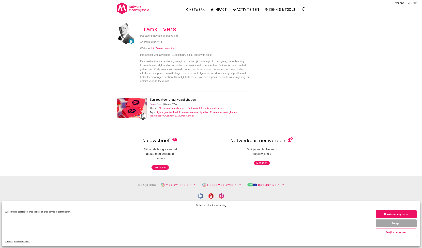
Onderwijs (192, 108)
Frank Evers (158, 29)
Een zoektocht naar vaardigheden (173, 99)
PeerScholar (187, 115)
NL (408, 3)
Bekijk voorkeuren (396, 232)
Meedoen (261, 163)
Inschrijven (160, 167)
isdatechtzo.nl (269, 184)
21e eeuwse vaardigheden (172, 108)
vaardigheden (157, 115)
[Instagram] (221, 196)
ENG (415, 3)
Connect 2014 (172, 115)
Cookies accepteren (396, 214)
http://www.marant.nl (163, 48)
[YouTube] (211, 196)
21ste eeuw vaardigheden (223, 112)
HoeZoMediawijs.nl (222, 184)
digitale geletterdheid (167, 112)
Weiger (396, 223)
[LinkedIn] (200, 196)
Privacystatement (22, 242)
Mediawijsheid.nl (179, 184)
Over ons (398, 3)
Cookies (9, 242)
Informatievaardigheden (211, 108)
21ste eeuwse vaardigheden (194, 112)
